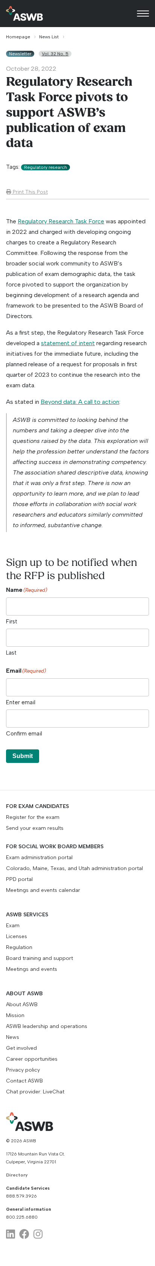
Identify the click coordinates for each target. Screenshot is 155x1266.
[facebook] (24, 1234)
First (11, 621)
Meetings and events (31, 969)
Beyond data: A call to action (80, 401)
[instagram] (38, 1234)
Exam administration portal (39, 857)
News (12, 1037)
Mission (15, 1015)
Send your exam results (35, 828)
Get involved (21, 1048)
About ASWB (22, 1004)
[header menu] (143, 14)
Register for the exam (32, 817)
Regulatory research (45, 167)
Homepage (18, 36)
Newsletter (20, 53)
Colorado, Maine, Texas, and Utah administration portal (74, 868)
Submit (22, 756)
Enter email (20, 702)
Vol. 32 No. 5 (55, 53)
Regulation (19, 947)
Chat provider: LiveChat (35, 1092)
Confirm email (24, 733)
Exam (13, 925)
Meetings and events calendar (43, 890)
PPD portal (19, 879)
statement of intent (68, 343)
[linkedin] (10, 1234)
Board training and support (39, 958)
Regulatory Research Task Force (61, 221)
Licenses (16, 936)
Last (11, 652)
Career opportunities (32, 1059)
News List (49, 36)
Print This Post (29, 192)
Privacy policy (23, 1070)
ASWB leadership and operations (46, 1026)
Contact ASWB (24, 1081)
